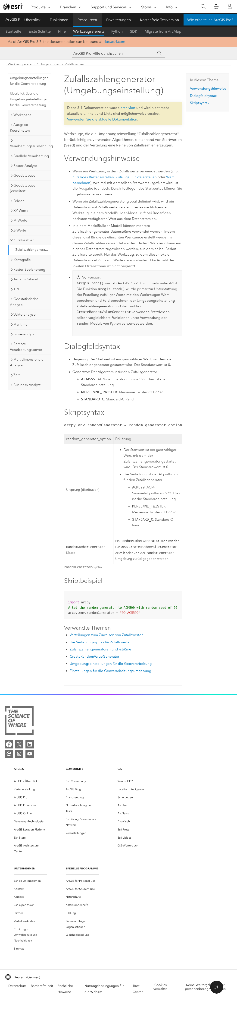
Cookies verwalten (160, 987)
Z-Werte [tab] (19, 230)
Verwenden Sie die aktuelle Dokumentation (102, 119)
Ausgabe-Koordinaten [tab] (20, 128)
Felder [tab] (18, 201)
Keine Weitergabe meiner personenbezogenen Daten (205, 987)
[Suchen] (203, 6)
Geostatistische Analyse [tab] (24, 302)
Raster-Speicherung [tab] (29, 269)
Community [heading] (74, 768)
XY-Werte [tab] (20, 211)
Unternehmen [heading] (24, 868)
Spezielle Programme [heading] (82, 868)
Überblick (32, 20)
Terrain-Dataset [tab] (25, 279)
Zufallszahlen (74, 64)
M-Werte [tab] (20, 220)
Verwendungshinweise (208, 88)
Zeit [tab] (16, 375)
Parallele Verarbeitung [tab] (31, 156)
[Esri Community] (9, 754)
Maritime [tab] (20, 324)
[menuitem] (30, 781)
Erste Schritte (40, 31)
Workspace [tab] (22, 115)
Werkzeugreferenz (88, 31)
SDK (133, 31)
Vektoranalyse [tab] (24, 314)
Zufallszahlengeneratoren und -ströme (100, 649)
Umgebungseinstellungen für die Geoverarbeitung (29, 81)
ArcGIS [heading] (19, 768)
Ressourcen (87, 20)
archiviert (128, 108)
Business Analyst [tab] (27, 385)
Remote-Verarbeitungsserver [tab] (26, 347)
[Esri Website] (13, 6)
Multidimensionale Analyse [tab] (27, 362)
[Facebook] (9, 744)
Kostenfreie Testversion (159, 20)
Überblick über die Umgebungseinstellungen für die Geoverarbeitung (29, 99)
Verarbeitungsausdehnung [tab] (30, 146)
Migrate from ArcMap (163, 31)
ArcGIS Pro (15, 19)
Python (117, 31)
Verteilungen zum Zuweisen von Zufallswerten (106, 635)
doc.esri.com (114, 41)
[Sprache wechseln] (215, 6)
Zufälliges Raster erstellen (93, 177)
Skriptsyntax (199, 103)
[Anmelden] (229, 6)
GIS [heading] (120, 768)
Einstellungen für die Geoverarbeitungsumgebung (110, 671)
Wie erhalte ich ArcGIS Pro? (210, 20)
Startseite (13, 31)
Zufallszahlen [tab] (23, 240)
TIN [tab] (16, 289)
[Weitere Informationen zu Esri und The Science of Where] (19, 721)
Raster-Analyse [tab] (25, 166)
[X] (19, 744)
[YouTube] (29, 754)
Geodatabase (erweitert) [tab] (22, 188)
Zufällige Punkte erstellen (136, 177)
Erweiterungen (118, 20)
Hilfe (62, 31)
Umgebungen (50, 64)
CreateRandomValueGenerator (94, 656)
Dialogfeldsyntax (203, 96)
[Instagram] (19, 754)
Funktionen (59, 20)
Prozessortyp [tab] (23, 334)
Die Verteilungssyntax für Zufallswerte (100, 642)
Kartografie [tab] (22, 260)
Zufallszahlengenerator (32, 250)
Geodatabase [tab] (24, 175)
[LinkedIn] (29, 744)
